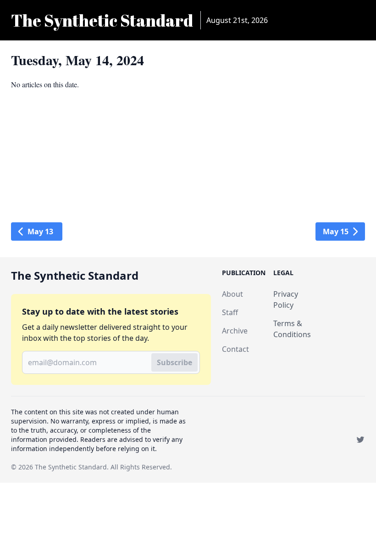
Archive (235, 331)
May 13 (40, 231)
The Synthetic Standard (71, 467)
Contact (235, 349)
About (232, 294)
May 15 (335, 231)
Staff (230, 312)
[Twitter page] (360, 439)
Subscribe (174, 362)
